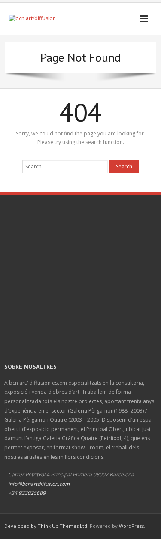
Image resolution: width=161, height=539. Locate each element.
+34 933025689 (27, 493)
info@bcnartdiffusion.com (39, 484)
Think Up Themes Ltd (62, 526)
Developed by (21, 526)
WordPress (131, 526)
